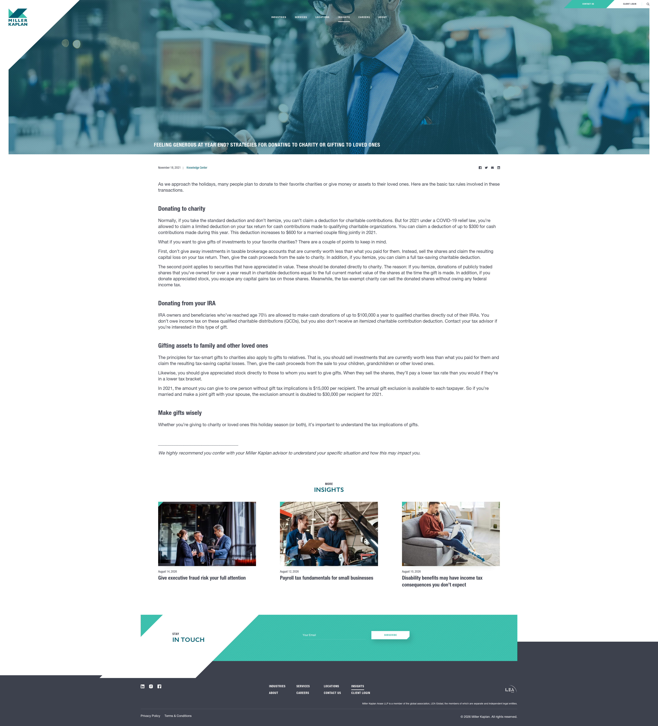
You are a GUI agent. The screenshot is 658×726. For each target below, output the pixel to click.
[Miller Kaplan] (18, 17)
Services (301, 17)
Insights (344, 17)
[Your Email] (334, 635)
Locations (323, 17)
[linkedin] (142, 686)
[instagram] (151, 686)
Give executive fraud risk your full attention (202, 578)
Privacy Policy (150, 716)
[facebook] (159, 686)
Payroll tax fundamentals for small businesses (326, 578)
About (383, 17)
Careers (364, 17)
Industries (278, 17)
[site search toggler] (648, 4)
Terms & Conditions (178, 716)
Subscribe (390, 635)
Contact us (588, 4)
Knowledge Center (197, 168)
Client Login (629, 4)
